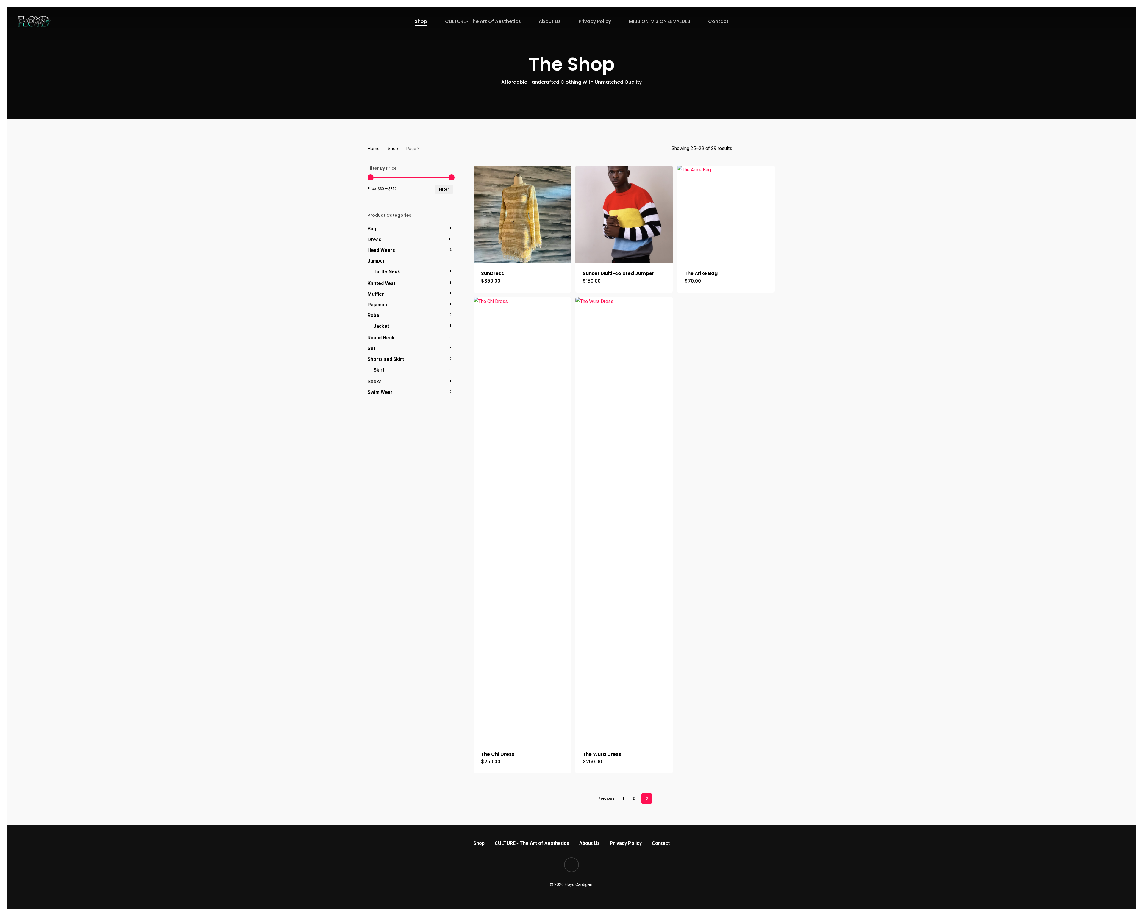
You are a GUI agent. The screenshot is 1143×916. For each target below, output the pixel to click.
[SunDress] (522, 214)
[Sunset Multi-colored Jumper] (624, 214)
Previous (606, 798)
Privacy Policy (626, 843)
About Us (589, 843)
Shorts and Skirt (386, 359)
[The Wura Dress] (624, 520)
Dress (374, 239)
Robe (373, 315)
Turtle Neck (387, 271)
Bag (372, 229)
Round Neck (381, 338)
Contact (661, 843)
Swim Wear (380, 392)
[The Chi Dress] (522, 520)
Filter (444, 189)
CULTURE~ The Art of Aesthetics (532, 843)
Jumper (376, 261)
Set (371, 348)
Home (374, 148)
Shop (393, 148)
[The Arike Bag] (726, 214)
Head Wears (381, 250)
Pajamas (377, 305)
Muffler (376, 294)
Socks (375, 381)
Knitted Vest (381, 283)
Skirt (379, 370)
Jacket (381, 326)
